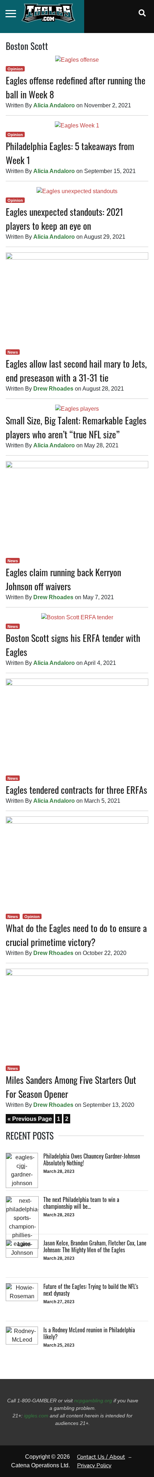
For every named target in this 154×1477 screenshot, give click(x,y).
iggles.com (36, 1415)
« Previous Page (30, 1119)
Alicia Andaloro (54, 105)
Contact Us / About (101, 1457)
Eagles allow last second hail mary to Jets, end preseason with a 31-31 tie (76, 371)
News (13, 352)
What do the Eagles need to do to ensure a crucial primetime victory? (76, 935)
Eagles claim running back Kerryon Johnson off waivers (63, 579)
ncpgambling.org (93, 1400)
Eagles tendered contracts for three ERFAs (76, 790)
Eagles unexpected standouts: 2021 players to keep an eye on (64, 219)
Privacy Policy (94, 1465)
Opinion (15, 69)
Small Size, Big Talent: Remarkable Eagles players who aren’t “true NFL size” (76, 427)
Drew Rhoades (53, 389)
